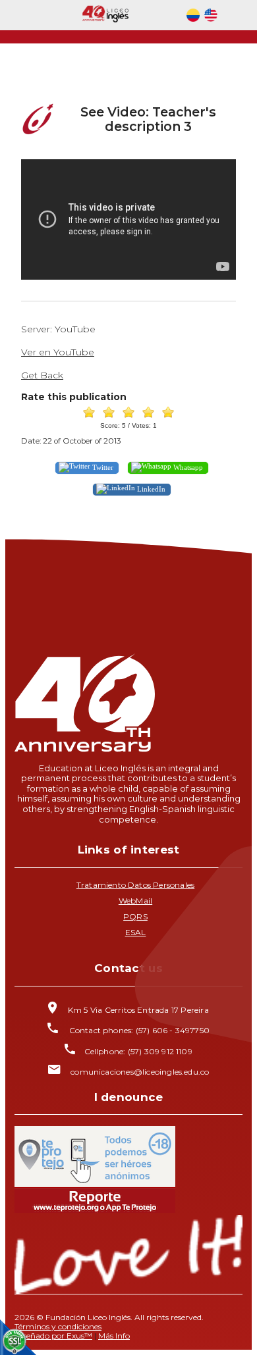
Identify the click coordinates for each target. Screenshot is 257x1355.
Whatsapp (187, 467)
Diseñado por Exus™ (53, 1336)
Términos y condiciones (57, 1326)
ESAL (135, 932)
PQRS (135, 916)
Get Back (42, 375)
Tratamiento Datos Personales (135, 885)
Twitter (101, 467)
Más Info (114, 1336)
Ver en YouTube (57, 352)
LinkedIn (150, 489)
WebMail (135, 901)
